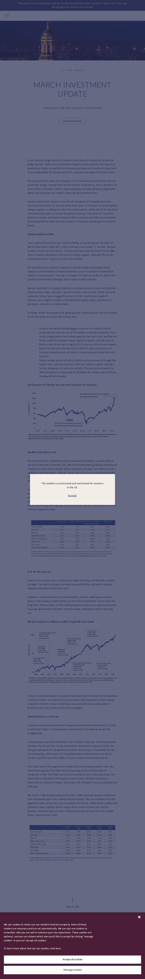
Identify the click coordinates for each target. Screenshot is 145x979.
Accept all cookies (73, 959)
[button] (139, 917)
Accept (72, 495)
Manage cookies (72, 970)
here (58, 948)
